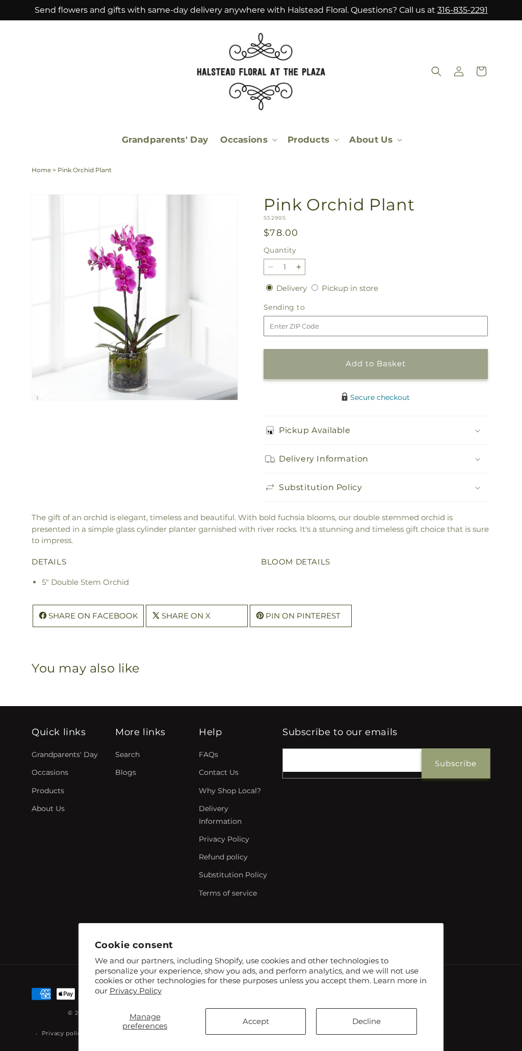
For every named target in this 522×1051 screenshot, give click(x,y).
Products (48, 790)
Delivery (292, 288)
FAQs (208, 754)
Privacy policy (63, 1033)
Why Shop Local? (230, 790)
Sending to (299, 307)
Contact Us (219, 772)
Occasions (50, 772)
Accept (256, 1021)
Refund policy (223, 856)
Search (127, 754)
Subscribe (456, 763)
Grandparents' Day (65, 754)
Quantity (280, 250)
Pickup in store (350, 288)
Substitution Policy (233, 874)
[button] (247, 139)
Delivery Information (220, 815)
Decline (366, 1021)
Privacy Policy (136, 990)
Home (41, 170)
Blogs (125, 772)
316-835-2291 (462, 10)
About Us (48, 808)
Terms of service (228, 893)
